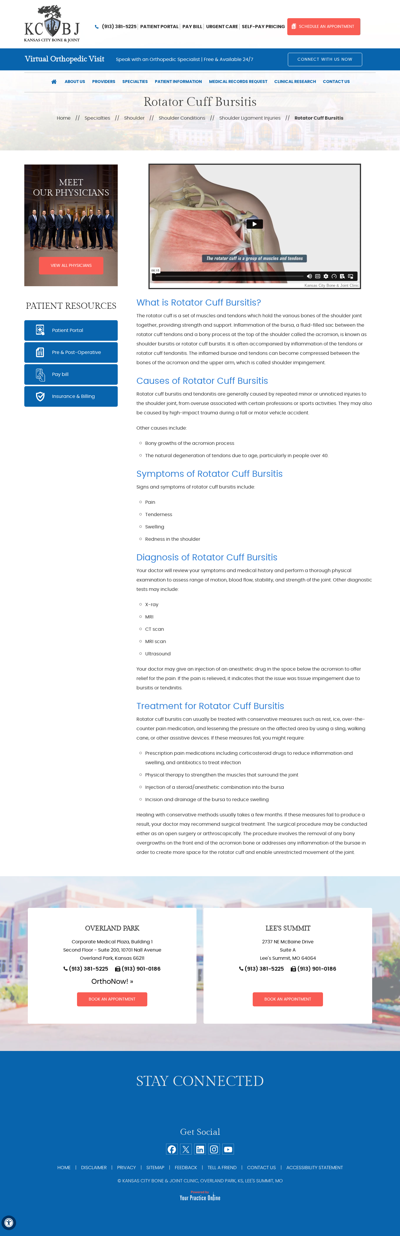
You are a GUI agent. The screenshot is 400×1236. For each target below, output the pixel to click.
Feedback (186, 1167)
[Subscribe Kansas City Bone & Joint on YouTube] (228, 1149)
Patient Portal (159, 26)
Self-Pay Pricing (263, 26)
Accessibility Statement (314, 1167)
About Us (75, 82)
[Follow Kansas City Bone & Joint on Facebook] (171, 1149)
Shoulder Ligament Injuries (250, 118)
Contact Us (336, 82)
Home (54, 82)
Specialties (135, 82)
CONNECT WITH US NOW (325, 59)
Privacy (126, 1167)
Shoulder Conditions (182, 118)
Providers (103, 82)
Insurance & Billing (73, 396)
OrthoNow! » (112, 981)
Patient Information (178, 82)
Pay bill (192, 26)
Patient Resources (71, 306)
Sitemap (155, 1167)
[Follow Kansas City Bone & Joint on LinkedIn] (200, 1149)
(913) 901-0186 (141, 969)
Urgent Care (222, 26)
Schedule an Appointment (326, 27)
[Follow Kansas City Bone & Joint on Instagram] (214, 1149)
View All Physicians (71, 266)
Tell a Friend (222, 1167)
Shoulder (134, 118)
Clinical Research (295, 82)
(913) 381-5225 (119, 26)
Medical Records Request (238, 82)
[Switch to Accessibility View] (8, 1222)
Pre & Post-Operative (76, 352)
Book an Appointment (112, 999)
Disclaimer (94, 1167)
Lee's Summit (288, 928)
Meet (71, 187)
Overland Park (112, 928)
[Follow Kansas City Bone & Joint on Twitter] (186, 1149)
